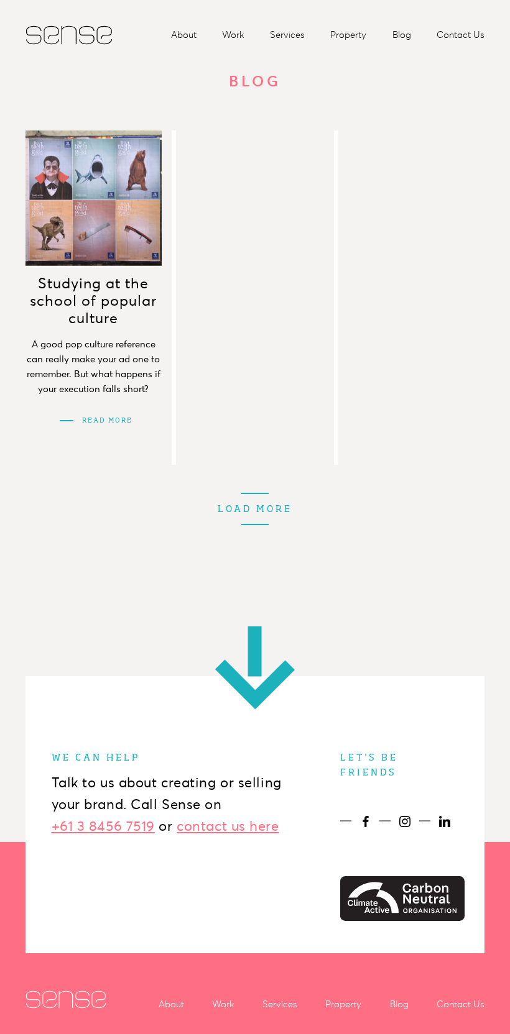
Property (348, 34)
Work (233, 34)
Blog (401, 34)
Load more (255, 509)
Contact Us (460, 34)
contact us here (228, 826)
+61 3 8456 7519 (103, 826)
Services (287, 34)
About (184, 34)
